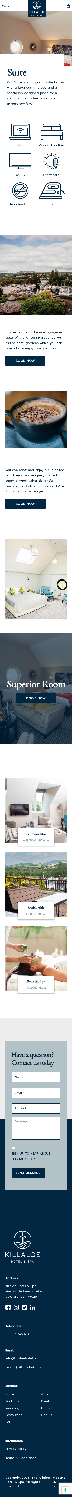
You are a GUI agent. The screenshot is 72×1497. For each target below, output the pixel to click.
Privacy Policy (15, 1449)
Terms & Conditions (20, 1458)
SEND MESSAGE (28, 1173)
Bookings (12, 1401)
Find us (46, 1415)
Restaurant (13, 1415)
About (45, 1394)
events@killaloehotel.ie (23, 1367)
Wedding (12, 1408)
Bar (7, 1422)
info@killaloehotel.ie (20, 1358)
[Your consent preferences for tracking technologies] (65, 1490)
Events (46, 1401)
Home (9, 1394)
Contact (47, 1408)
